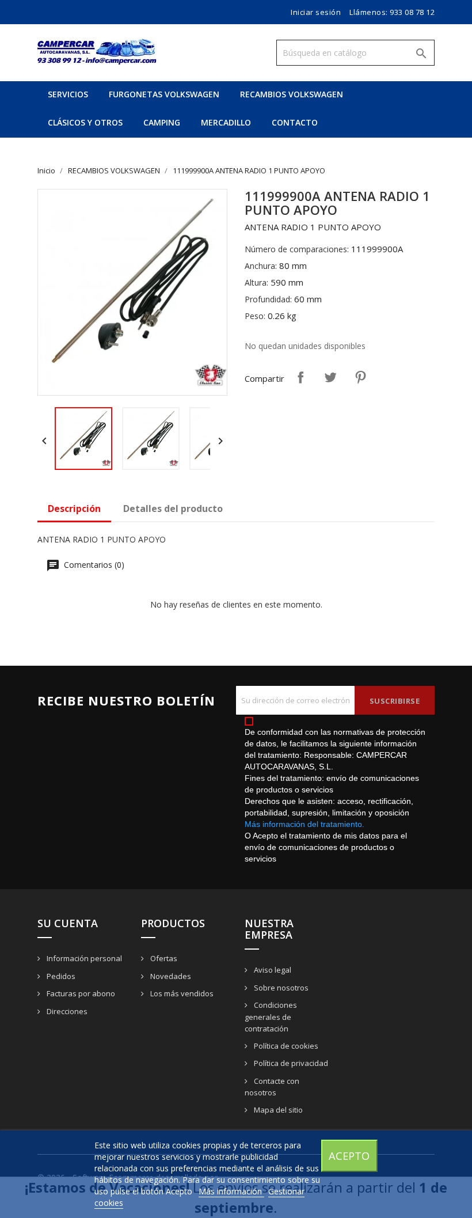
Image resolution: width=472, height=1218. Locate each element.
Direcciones (66, 1011)
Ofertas (163, 958)
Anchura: (261, 265)
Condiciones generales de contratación (271, 1017)
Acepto (349, 1155)
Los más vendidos (181, 993)
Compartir (300, 377)
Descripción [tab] (74, 508)
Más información (231, 1191)
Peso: (255, 315)
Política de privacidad (290, 1063)
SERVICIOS (68, 94)
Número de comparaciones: (297, 249)
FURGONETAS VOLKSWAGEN (164, 94)
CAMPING (161, 122)
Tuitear (330, 377)
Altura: (256, 282)
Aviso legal (271, 970)
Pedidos (60, 976)
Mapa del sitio (277, 1110)
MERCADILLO (226, 122)
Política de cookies (285, 1046)
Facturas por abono (80, 993)
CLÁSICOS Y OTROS (85, 122)
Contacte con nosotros (272, 1087)
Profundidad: (268, 299)
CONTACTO (295, 122)
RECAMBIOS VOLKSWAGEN (291, 94)
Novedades (170, 976)
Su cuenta (67, 923)
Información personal (83, 958)
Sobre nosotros (280, 987)
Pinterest (360, 377)
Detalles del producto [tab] (173, 508)
